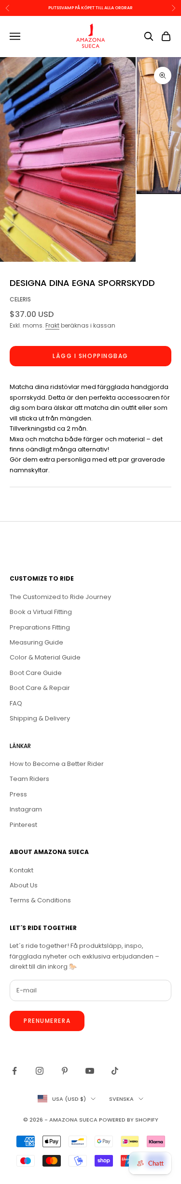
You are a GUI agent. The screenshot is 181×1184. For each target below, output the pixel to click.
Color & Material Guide (45, 657)
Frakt (52, 325)
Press (18, 794)
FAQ (16, 703)
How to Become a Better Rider (57, 763)
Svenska (121, 1099)
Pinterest (23, 824)
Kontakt (21, 870)
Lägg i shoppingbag (90, 356)
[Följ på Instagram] (39, 1071)
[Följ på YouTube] (90, 1071)
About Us (24, 885)
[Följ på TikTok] (115, 1071)
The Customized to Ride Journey (60, 596)
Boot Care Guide (36, 672)
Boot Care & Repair (40, 687)
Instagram (26, 809)
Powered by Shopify (128, 1120)
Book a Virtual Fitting (41, 611)
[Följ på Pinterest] (65, 1071)
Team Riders (29, 778)
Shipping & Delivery (40, 718)
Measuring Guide (36, 642)
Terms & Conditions (40, 900)
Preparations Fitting (40, 627)
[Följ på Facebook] (14, 1071)
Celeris (20, 299)
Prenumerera (47, 1021)
